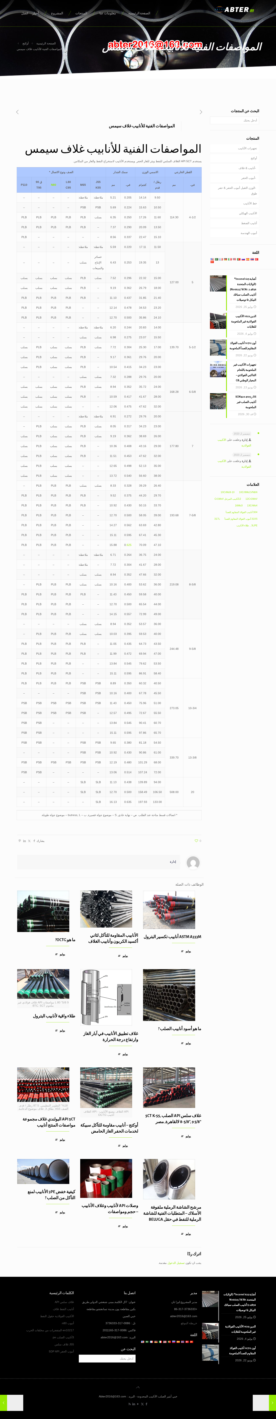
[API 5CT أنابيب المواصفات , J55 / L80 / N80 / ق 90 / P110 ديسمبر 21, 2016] (3, 1403)
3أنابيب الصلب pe (63, 1337)
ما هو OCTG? (65, 940)
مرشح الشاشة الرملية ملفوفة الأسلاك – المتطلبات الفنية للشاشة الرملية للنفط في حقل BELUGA (172, 1213)
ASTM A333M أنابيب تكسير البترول (172, 937)
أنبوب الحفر (248, 178)
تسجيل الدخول (176, 1262)
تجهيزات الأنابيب (247, 148)
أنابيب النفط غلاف (63, 1309)
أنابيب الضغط (249, 223)
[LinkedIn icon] (133, 1404)
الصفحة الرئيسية (46, 43)
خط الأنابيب (250, 203)
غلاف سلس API (64, 1302)
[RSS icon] (129, 1404)
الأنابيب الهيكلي (248, 213)
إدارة (173, 861)
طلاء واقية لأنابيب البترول (54, 1016)
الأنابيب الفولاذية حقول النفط (57, 1316)
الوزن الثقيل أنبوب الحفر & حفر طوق (237, 190)
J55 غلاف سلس (64, 1344)
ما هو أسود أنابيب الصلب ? (179, 1029)
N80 (53, 184)
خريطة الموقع (189, 1323)
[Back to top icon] (138, 1387)
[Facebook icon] (146, 1404)
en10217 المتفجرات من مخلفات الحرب (50, 1330)
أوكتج (25, 43)
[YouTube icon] (138, 1404)
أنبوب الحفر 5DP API (61, 1351)
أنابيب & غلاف (247, 168)
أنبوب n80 (68, 1323)
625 (129, 544)
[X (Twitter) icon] (142, 1404)
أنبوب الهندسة (249, 233)
